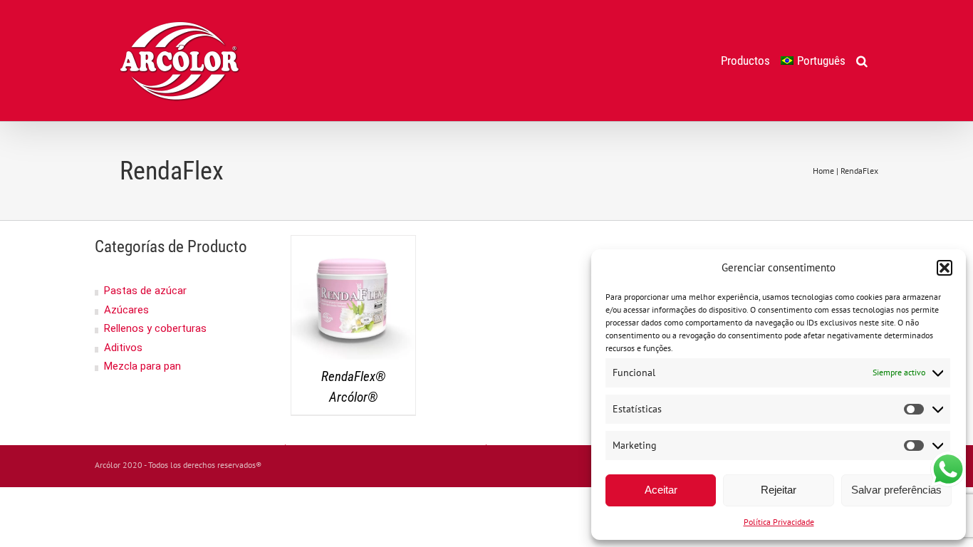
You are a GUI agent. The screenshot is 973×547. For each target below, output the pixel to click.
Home (823, 170)
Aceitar (661, 490)
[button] (944, 268)
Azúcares (126, 309)
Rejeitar (778, 490)
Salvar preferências (896, 490)
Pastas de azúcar (145, 290)
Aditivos (123, 347)
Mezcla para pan (142, 366)
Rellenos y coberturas (155, 328)
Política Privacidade (779, 521)
